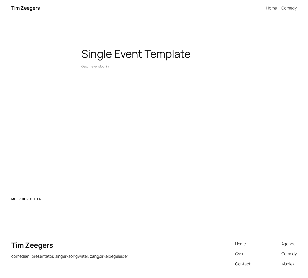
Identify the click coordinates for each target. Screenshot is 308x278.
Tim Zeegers (25, 8)
